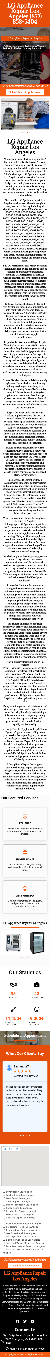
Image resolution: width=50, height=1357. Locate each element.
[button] (22, 132)
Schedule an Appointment (25, 1035)
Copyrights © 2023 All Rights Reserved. (25, 1354)
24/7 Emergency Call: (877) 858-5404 (25, 86)
